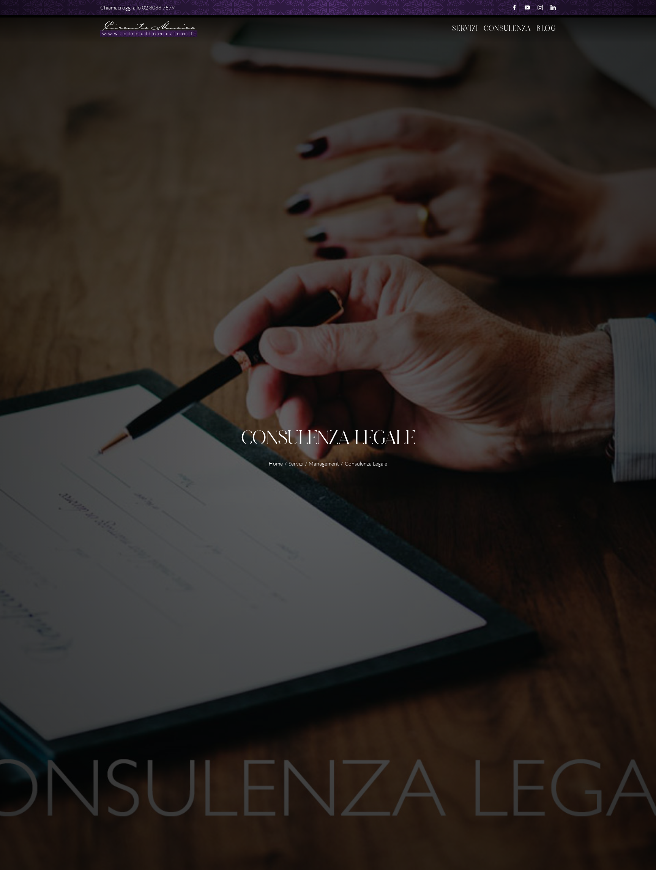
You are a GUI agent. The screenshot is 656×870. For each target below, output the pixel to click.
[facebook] (514, 7)
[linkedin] (553, 7)
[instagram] (540, 7)
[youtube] (527, 7)
